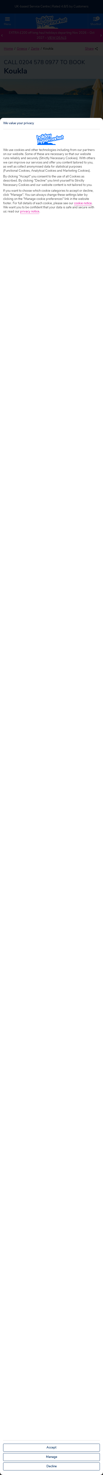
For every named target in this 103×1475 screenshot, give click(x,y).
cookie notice (83, 203)
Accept (51, 1447)
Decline (51, 1466)
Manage (51, 1457)
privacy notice (29, 212)
